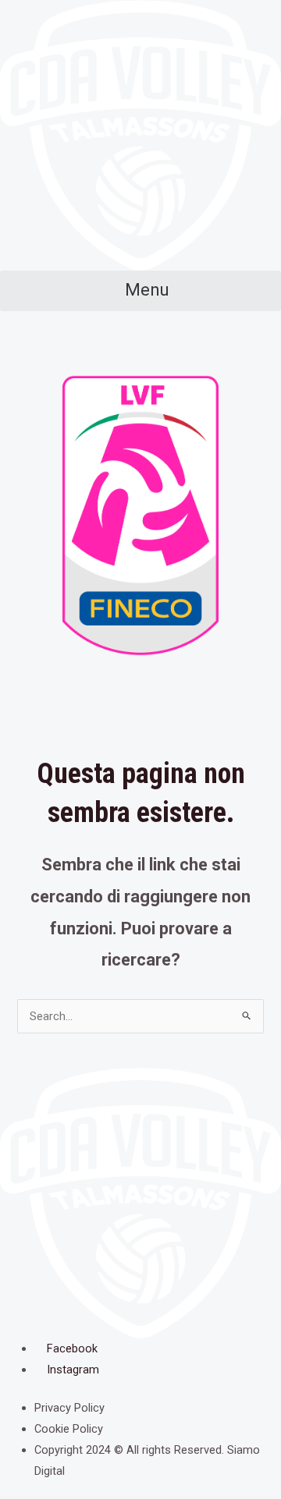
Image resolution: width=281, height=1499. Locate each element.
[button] (140, 291)
